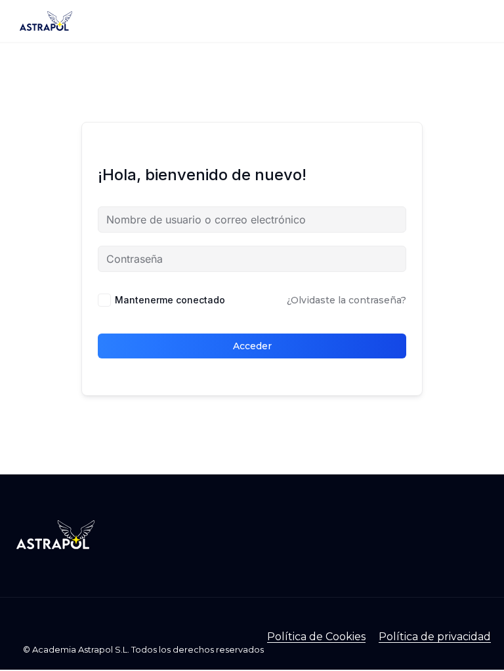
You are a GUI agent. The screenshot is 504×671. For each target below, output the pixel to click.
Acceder (252, 346)
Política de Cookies (316, 636)
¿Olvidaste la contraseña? (346, 300)
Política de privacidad (435, 636)
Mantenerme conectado (170, 299)
